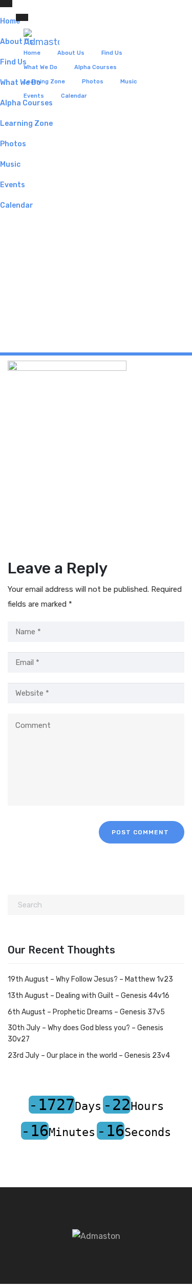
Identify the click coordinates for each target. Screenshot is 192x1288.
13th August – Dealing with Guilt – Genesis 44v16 (88, 995)
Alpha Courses (95, 67)
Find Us (111, 53)
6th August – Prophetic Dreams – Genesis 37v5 (86, 1012)
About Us (70, 53)
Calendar (74, 96)
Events (34, 96)
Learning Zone (44, 81)
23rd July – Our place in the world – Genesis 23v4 (89, 1055)
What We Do (40, 67)
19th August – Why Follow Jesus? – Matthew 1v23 (90, 979)
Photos (92, 81)
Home (32, 53)
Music (128, 81)
